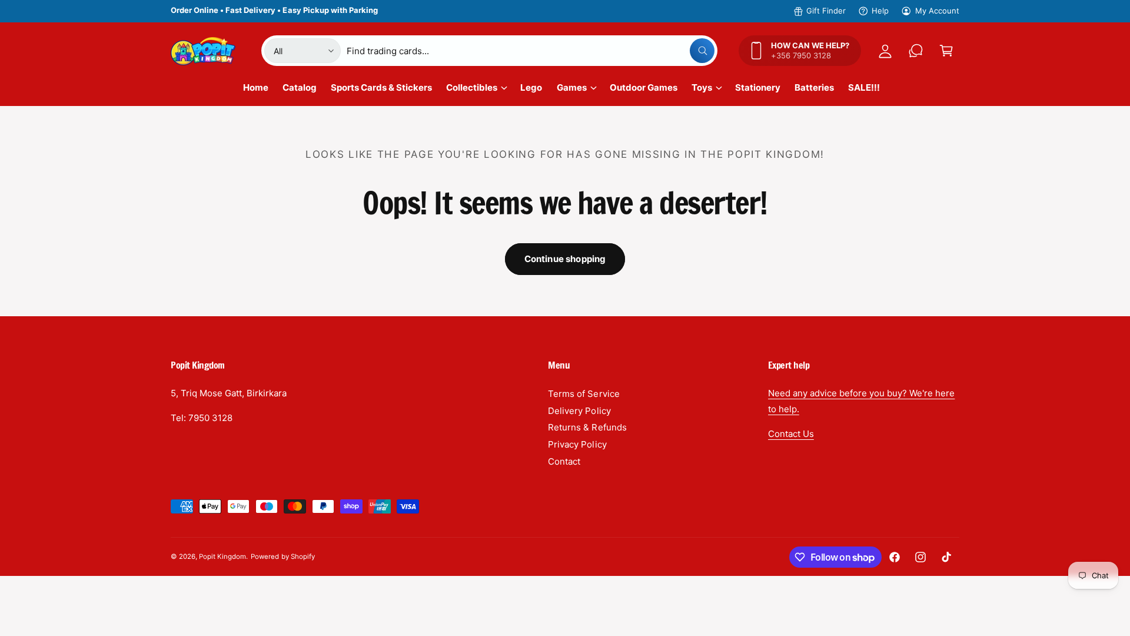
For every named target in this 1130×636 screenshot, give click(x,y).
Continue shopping (565, 258)
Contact (564, 461)
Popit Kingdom (222, 556)
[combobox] (530, 50)
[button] (946, 50)
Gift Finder (826, 10)
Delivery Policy (579, 410)
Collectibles (471, 87)
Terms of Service (583, 393)
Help (880, 10)
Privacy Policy (577, 444)
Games (572, 87)
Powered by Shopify (282, 556)
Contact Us (791, 433)
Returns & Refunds (587, 427)
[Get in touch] (915, 50)
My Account (937, 10)
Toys (702, 87)
